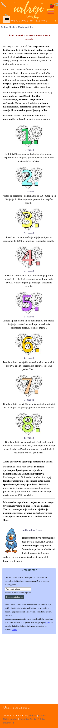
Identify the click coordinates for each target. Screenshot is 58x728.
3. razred (29, 233)
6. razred (29, 358)
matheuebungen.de (32, 530)
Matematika (25, 27)
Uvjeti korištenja (27, 719)
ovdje (47, 622)
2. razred (29, 191)
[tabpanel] (29, 77)
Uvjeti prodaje (10, 719)
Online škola (8, 27)
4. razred (29, 271)
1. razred (29, 150)
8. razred (29, 438)
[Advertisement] (29, 670)
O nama (42, 715)
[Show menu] (7, 19)
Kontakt (33, 715)
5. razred (29, 316)
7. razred (29, 399)
